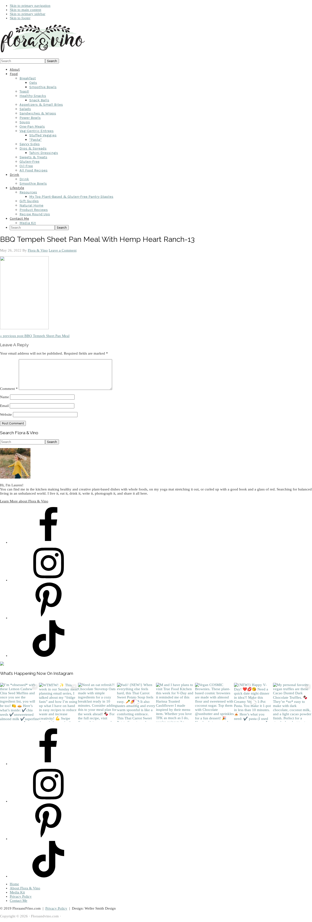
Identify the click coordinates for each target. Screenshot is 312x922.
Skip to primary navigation (30, 6)
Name (4, 397)
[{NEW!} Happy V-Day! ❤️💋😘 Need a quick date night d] (253, 702)
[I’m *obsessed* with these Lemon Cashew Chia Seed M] (19, 702)
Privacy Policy (21, 896)
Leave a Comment (63, 250)
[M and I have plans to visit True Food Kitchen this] (175, 702)
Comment (9, 389)
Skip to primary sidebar (27, 14)
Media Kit (17, 892)
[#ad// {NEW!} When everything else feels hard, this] (136, 702)
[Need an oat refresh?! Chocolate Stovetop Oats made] (97, 702)
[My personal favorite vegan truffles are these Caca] (292, 702)
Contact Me (18, 901)
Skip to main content (25, 10)
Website (6, 414)
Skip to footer (20, 18)
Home (14, 884)
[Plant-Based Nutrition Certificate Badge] (2, 664)
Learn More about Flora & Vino (24, 501)
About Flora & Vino (25, 888)
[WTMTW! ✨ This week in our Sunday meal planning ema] (58, 702)
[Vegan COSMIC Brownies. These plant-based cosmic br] (214, 702)
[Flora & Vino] (42, 52)
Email (4, 406)
